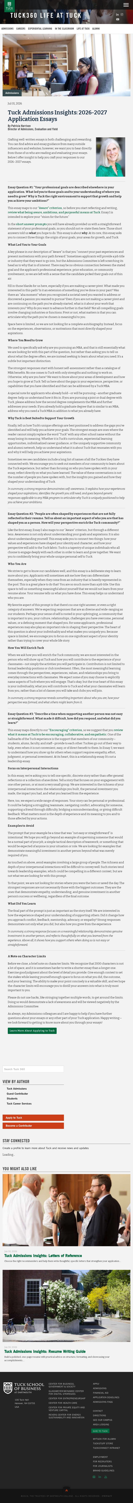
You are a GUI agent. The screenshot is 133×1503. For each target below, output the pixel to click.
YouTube (105, 1477)
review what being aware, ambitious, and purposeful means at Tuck (54, 212)
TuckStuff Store (103, 1443)
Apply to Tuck (14, 1117)
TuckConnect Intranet (106, 1447)
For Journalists (103, 1466)
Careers (20, 28)
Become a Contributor (19, 1125)
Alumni (96, 28)
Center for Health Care (63, 1402)
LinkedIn (100, 1477)
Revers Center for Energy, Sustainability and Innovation (66, 1416)
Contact (98, 1410)
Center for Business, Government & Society (62, 1385)
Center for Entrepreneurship (67, 1398)
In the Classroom (64, 28)
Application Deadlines (106, 1397)
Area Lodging (101, 1424)
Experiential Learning (40, 28)
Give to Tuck (100, 1431)
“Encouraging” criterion (65, 730)
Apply (96, 1383)
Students (12, 1098)
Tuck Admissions (17, 1088)
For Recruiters (102, 1461)
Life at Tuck (83, 28)
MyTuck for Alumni (104, 1438)
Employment (100, 1457)
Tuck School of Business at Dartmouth (9, 6)
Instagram (94, 1477)
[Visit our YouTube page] (117, 19)
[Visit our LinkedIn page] (117, 14)
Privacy (107, 1496)
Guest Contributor (17, 1093)
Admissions (7, 28)
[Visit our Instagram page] (122, 14)
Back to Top (66, 1489)
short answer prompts (31, 224)
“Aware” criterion (50, 208)
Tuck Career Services (19, 1103)
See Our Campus (102, 1420)
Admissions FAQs (103, 1401)
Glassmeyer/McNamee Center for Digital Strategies (66, 1392)
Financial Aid (100, 1392)
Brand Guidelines (103, 1470)
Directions (99, 1415)
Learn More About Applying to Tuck (32, 1030)
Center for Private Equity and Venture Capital (67, 1409)
